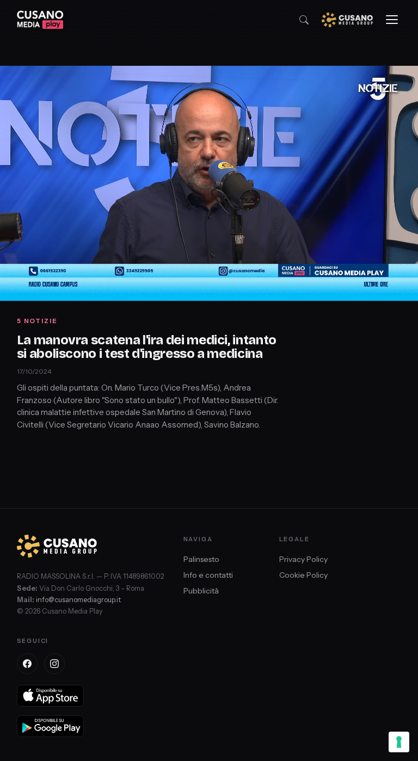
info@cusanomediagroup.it (78, 600)
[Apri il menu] (392, 19)
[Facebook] (27, 663)
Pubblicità (201, 591)
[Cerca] (304, 20)
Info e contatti (208, 575)
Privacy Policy (303, 559)
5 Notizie (37, 321)
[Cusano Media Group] (347, 20)
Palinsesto (201, 559)
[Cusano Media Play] (40, 19)
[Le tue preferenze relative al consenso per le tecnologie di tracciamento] (399, 742)
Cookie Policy (303, 575)
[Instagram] (54, 663)
